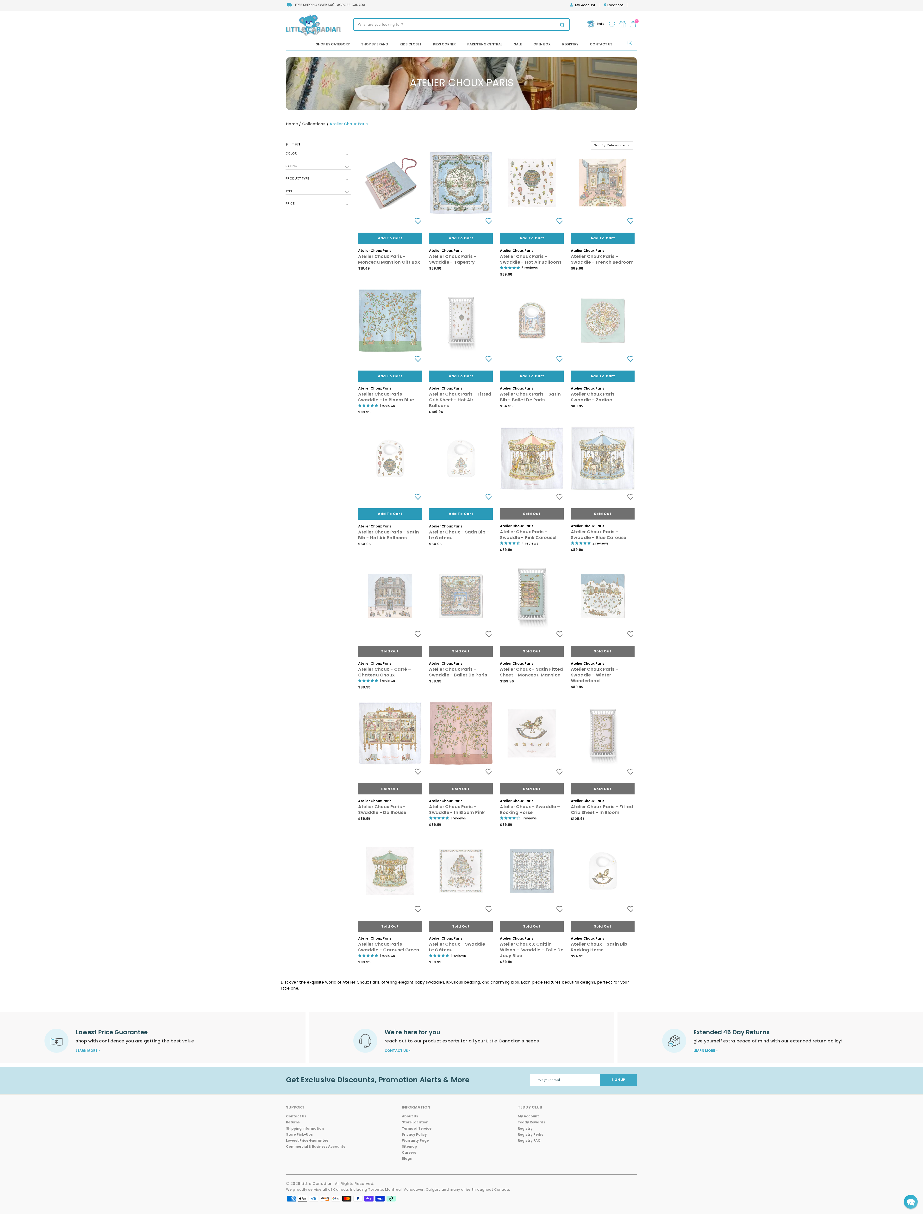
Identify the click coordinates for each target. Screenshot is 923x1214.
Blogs (407, 1158)
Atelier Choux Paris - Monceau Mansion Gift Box (389, 259)
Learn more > (88, 1050)
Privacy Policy (414, 1134)
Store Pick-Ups (299, 1134)
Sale (518, 44)
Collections (313, 124)
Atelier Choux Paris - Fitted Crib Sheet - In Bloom (602, 809)
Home (292, 124)
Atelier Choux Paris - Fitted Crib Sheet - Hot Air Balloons (460, 400)
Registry (570, 44)
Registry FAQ (529, 1140)
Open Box (542, 44)
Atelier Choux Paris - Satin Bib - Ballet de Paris (530, 397)
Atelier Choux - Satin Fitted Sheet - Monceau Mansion (531, 672)
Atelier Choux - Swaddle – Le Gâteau (459, 947)
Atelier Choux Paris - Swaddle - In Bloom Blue (386, 397)
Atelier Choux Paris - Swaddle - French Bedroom (602, 259)
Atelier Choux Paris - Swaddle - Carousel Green (388, 947)
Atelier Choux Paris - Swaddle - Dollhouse (382, 809)
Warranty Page (415, 1140)
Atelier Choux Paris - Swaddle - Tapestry (452, 259)
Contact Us (601, 44)
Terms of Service (416, 1128)
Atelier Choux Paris (349, 124)
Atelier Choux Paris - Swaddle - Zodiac (594, 397)
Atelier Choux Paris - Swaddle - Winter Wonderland (594, 675)
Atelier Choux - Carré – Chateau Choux (384, 672)
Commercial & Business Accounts (315, 1146)
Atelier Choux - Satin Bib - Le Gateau (459, 535)
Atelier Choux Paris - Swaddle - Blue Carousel (599, 534)
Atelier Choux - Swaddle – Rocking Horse (530, 809)
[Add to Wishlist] (416, 221)
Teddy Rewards (531, 1122)
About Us (410, 1116)
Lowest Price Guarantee (307, 1140)
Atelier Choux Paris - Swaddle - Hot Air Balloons (530, 259)
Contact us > (398, 1050)
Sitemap (409, 1146)
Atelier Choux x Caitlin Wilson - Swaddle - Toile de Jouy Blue (531, 950)
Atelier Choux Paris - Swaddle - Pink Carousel (528, 534)
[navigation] (318, 177)
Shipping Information (305, 1128)
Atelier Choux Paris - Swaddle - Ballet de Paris (458, 672)
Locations (615, 5)
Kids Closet (411, 44)
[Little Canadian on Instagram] (630, 44)
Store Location (415, 1122)
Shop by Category (333, 44)
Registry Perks (530, 1134)
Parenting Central (484, 44)
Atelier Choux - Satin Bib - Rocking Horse (601, 947)
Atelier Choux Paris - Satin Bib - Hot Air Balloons (388, 535)
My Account (585, 5)
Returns (293, 1122)
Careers (409, 1152)
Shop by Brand (374, 44)
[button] (911, 1202)
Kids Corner (444, 44)
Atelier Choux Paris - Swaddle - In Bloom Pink (457, 809)
